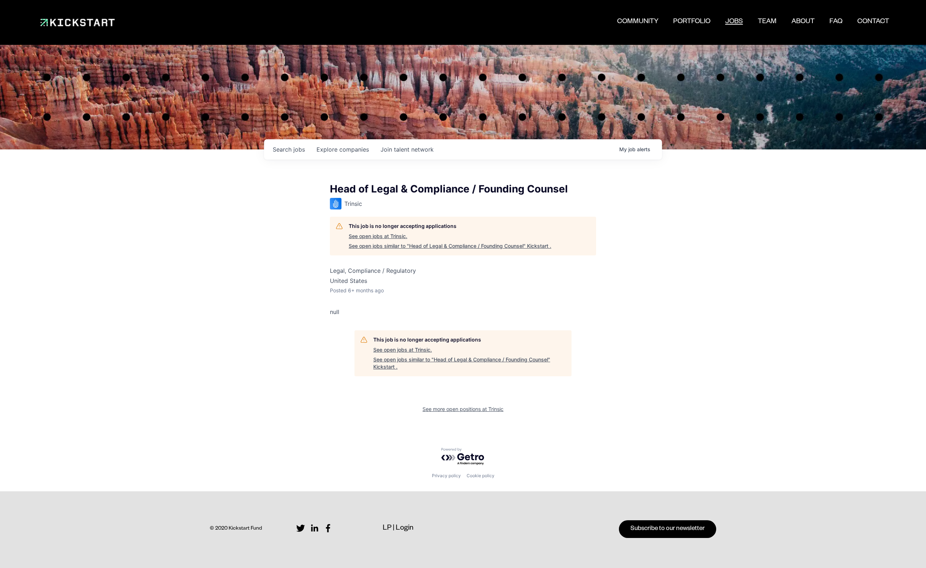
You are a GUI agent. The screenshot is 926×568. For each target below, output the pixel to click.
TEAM (767, 22)
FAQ (835, 22)
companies (343, 149)
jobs (289, 149)
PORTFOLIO (691, 22)
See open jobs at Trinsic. (378, 236)
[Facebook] (328, 528)
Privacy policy (446, 475)
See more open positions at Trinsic (463, 409)
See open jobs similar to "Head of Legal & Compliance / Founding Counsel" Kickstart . (450, 246)
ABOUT (803, 22)
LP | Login (398, 529)
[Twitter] (300, 528)
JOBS (734, 24)
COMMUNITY (637, 22)
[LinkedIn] (314, 528)
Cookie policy (480, 475)
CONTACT (873, 22)
